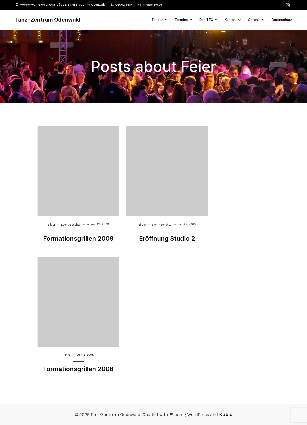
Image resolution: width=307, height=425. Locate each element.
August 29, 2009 (98, 224)
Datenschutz (282, 20)
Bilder (51, 224)
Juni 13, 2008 (85, 354)
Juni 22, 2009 (187, 224)
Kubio (225, 414)
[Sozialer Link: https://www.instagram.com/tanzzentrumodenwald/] (288, 5)
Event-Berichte (70, 224)
